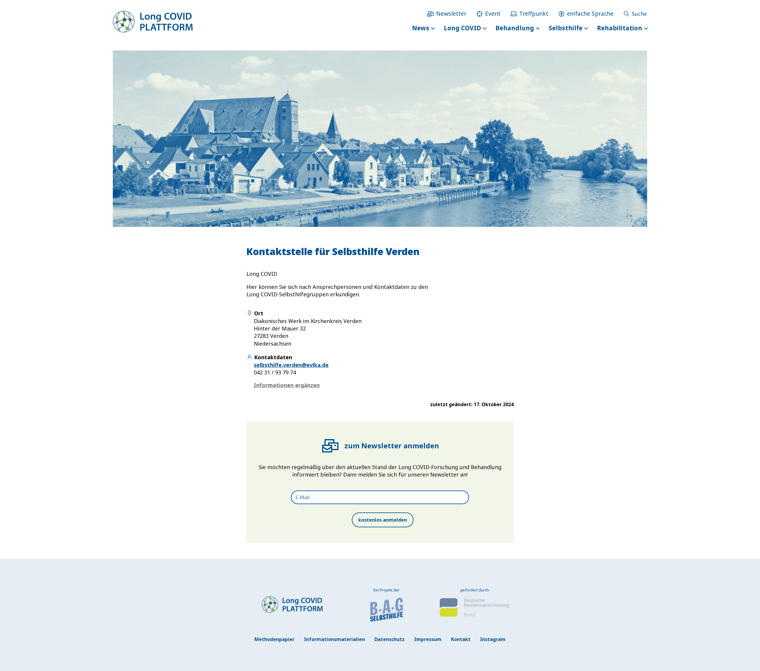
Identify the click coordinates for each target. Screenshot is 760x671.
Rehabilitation (619, 28)
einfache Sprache (590, 14)
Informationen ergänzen (287, 385)
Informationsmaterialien (334, 639)
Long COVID (462, 28)
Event (493, 14)
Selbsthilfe (565, 28)
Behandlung (514, 28)
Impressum (427, 639)
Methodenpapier (274, 639)
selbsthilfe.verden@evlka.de (291, 364)
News (420, 28)
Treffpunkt (533, 14)
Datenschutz (389, 639)
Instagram (493, 639)
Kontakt (461, 639)
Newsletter (451, 14)
